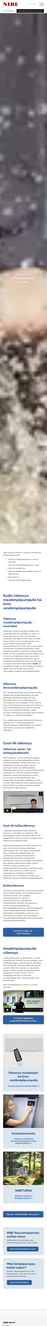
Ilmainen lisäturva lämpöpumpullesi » (24, 1197)
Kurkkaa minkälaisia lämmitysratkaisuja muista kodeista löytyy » (23, 1141)
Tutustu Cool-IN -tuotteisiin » (23, 932)
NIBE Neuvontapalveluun (22, 1249)
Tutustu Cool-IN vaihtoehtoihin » (23, 1086)
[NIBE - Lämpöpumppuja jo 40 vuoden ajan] (10, 4)
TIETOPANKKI (9, 11)
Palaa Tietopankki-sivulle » (23, 1214)
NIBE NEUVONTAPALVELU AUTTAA (30, 11)
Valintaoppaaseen (19, 1283)
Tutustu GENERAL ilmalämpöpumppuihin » (23, 1019)
